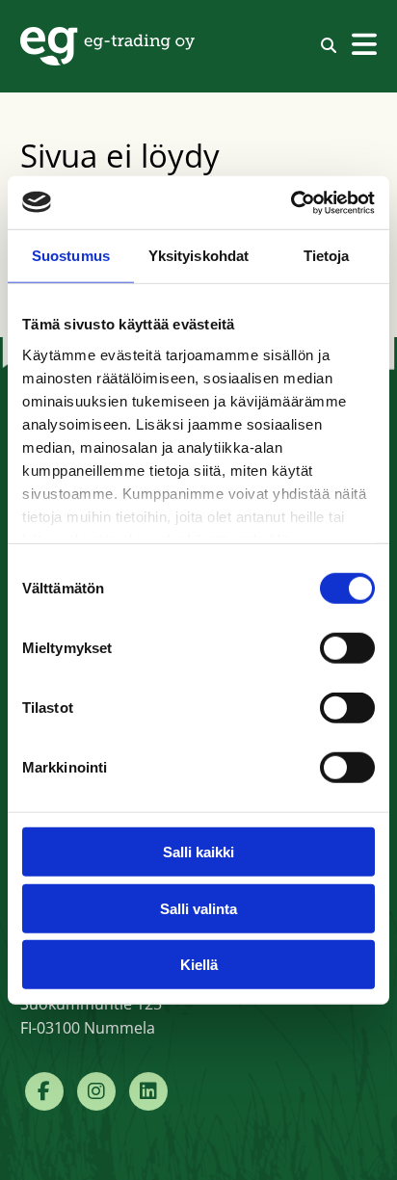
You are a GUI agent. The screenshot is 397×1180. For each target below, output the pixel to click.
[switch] (347, 648)
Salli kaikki (198, 852)
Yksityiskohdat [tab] (198, 256)
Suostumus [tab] (71, 256)
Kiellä (199, 965)
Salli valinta (198, 908)
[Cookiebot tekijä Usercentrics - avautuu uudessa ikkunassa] (290, 202)
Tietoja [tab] (327, 256)
